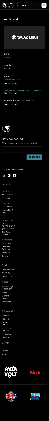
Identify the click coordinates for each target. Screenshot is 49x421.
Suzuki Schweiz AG (13, 80)
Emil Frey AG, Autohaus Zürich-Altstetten (23, 91)
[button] (23, 5)
